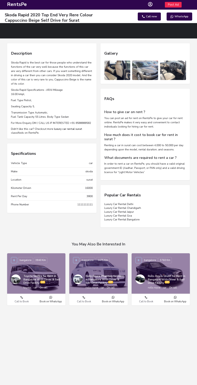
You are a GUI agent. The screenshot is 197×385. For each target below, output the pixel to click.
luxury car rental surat (68, 129)
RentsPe (17, 4)
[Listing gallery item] (117, 70)
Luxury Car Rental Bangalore (122, 219)
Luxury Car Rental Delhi (118, 204)
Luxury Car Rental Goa (118, 216)
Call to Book (22, 301)
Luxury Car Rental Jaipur (119, 212)
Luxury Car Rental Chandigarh (122, 208)
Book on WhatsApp (51, 301)
